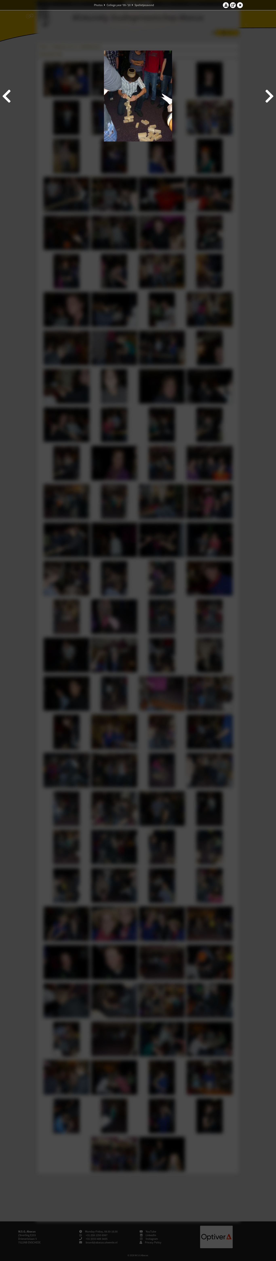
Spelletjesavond (144, 5)
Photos (98, 5)
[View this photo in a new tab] (233, 5)
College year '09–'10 (119, 5)
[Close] (240, 5)
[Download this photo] (226, 5)
